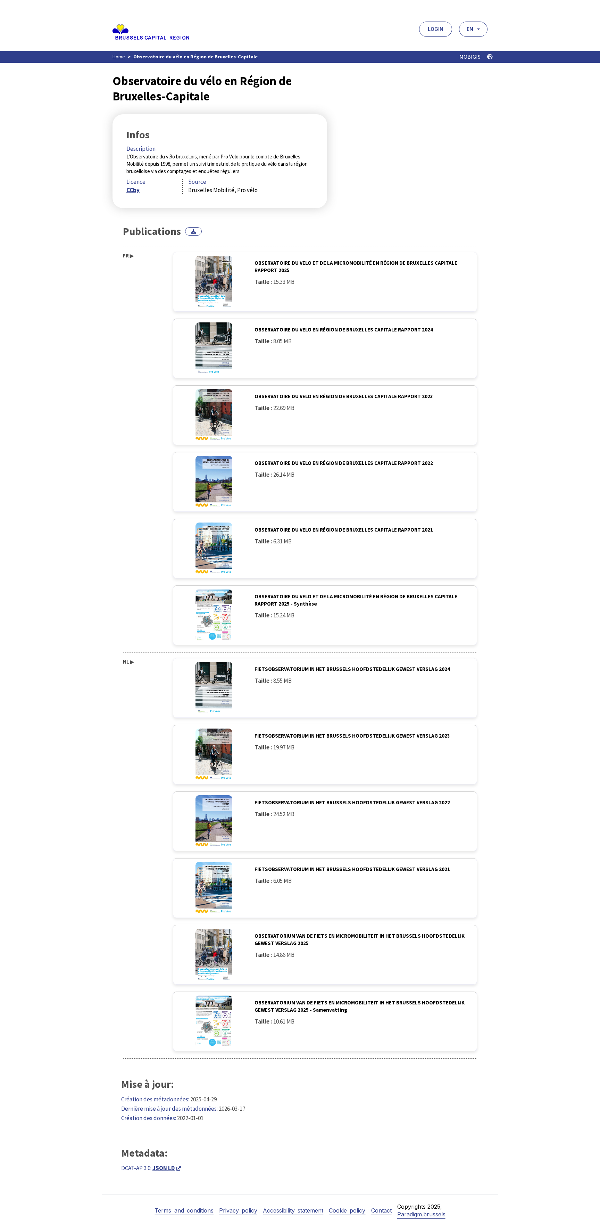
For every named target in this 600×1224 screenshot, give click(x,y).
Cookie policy (347, 1210)
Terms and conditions (184, 1210)
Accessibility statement (293, 1210)
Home (118, 57)
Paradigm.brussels (421, 1214)
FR (128, 255)
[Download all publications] (193, 231)
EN (470, 29)
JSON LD (163, 1168)
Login (435, 29)
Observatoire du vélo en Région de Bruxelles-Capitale (195, 57)
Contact (381, 1210)
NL (128, 661)
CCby (133, 190)
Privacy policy (238, 1210)
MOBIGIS (470, 56)
